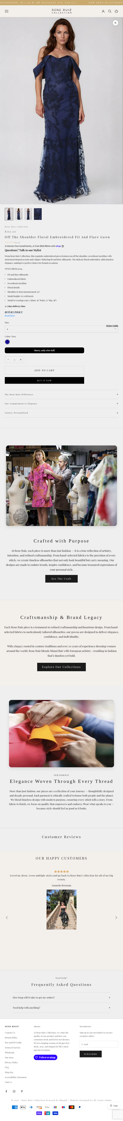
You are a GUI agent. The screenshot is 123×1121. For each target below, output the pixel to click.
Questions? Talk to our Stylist (23, 250)
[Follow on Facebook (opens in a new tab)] (6, 1091)
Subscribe (90, 1054)
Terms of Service (12, 1047)
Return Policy (11, 1037)
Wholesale (9, 1052)
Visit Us (8, 1082)
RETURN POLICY (13, 312)
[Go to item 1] (9, 214)
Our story (9, 1057)
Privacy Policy (11, 1062)
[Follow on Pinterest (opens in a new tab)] (21, 1091)
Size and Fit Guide (13, 1042)
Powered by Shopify (57, 1100)
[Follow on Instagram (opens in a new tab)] (14, 1091)
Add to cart (44, 370)
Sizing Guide (112, 325)
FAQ (7, 1067)
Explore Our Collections (61, 667)
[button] (116, 917)
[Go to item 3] (28, 214)
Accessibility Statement (16, 1077)
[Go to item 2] (18, 214)
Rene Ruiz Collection (16, 226)
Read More (10, 315)
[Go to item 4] (38, 214)
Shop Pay (9, 1072)
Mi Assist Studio (103, 1100)
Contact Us (10, 1032)
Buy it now (44, 380)
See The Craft (61, 578)
